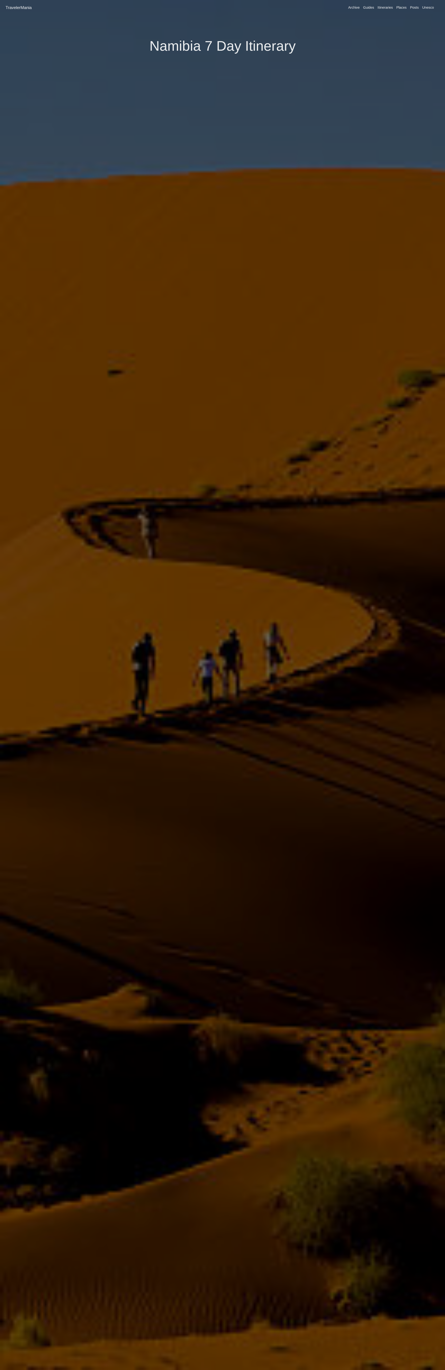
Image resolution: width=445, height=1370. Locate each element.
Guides (368, 7)
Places (401, 7)
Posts (414, 7)
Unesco (428, 7)
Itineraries (385, 7)
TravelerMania (19, 7)
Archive (354, 7)
